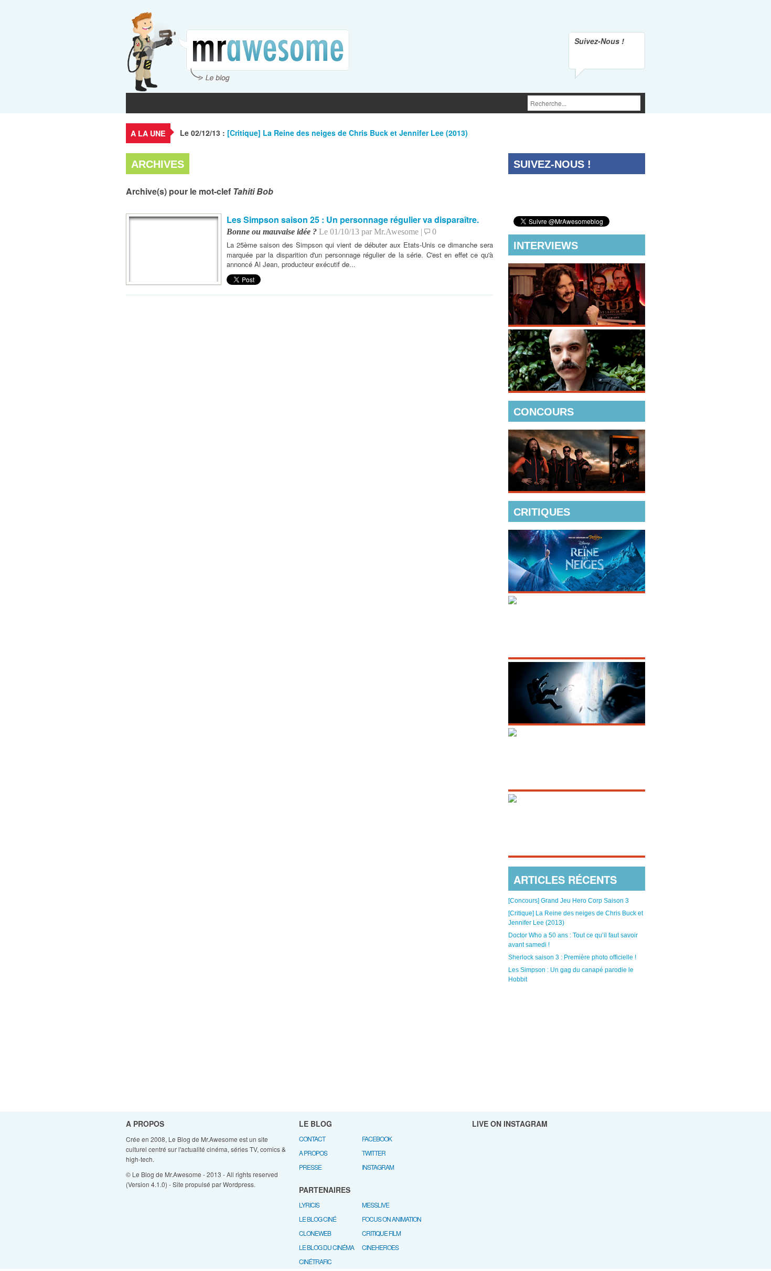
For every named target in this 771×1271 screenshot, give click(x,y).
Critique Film (381, 1233)
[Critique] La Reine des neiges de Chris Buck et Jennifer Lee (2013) (347, 132)
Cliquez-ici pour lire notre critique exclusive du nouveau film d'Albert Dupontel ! (568, 833)
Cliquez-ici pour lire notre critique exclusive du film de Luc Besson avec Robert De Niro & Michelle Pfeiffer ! (574, 767)
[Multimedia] (283, 103)
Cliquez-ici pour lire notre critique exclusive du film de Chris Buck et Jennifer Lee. (568, 569)
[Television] (226, 103)
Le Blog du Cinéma (326, 1247)
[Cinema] (176, 103)
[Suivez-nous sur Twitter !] (607, 58)
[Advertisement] (576, 1047)
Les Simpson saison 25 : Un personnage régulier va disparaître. (353, 219)
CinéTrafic (315, 1261)
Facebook (377, 1138)
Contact (312, 1138)
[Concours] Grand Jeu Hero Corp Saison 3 (568, 900)
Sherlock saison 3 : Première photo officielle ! (572, 957)
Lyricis (309, 1204)
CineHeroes (380, 1247)
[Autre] (342, 103)
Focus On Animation (391, 1218)
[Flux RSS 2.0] (585, 58)
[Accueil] (139, 103)
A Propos (313, 1152)
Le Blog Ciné (317, 1218)
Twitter (373, 1152)
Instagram (378, 1166)
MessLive (375, 1204)
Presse (310, 1166)
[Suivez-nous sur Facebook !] (629, 58)
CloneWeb (315, 1233)
